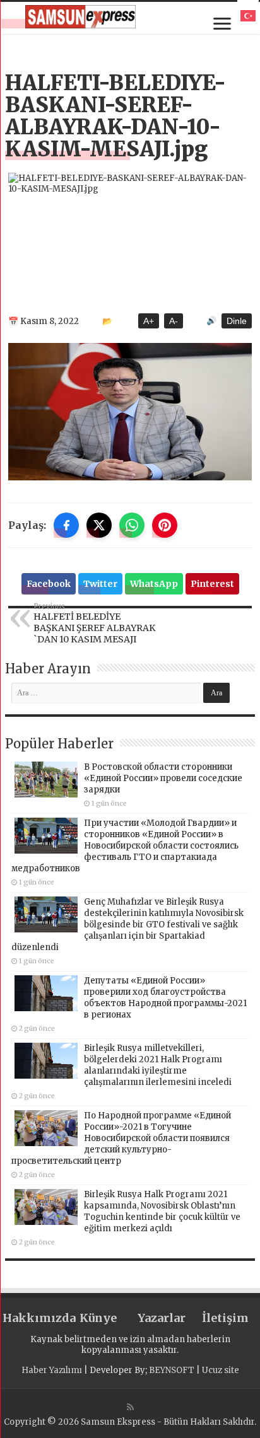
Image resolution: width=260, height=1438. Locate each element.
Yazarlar (162, 1318)
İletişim (225, 1318)
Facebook (49, 583)
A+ (148, 321)
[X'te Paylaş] (99, 525)
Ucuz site (220, 1370)
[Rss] (130, 1407)
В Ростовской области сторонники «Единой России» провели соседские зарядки (163, 778)
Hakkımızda (34, 1318)
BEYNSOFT (171, 1370)
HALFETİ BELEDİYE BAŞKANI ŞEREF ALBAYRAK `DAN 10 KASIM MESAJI (94, 623)
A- (173, 321)
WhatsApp (154, 583)
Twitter (100, 583)
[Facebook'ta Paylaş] (66, 525)
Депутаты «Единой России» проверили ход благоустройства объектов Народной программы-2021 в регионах (165, 997)
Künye (98, 1318)
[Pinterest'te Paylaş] (164, 525)
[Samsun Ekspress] (80, 16)
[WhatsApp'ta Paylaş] (132, 525)
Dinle (237, 321)
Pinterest (212, 583)
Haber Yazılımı (51, 1370)
